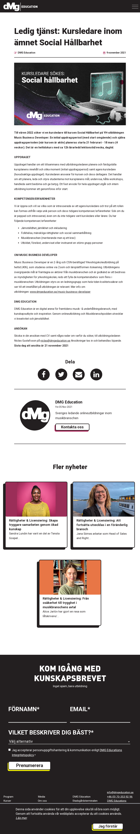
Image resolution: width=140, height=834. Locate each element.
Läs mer (21, 818)
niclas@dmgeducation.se (55, 340)
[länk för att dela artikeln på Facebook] (44, 374)
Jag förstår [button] (107, 826)
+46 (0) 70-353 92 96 (119, 796)
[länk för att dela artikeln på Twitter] (61, 374)
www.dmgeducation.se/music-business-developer (60, 291)
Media (41, 796)
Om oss (42, 800)
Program (8, 796)
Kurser (7, 800)
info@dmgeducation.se (120, 792)
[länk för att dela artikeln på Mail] (79, 374)
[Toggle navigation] (135, 7)
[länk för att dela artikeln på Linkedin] (96, 374)
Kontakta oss (72, 427)
